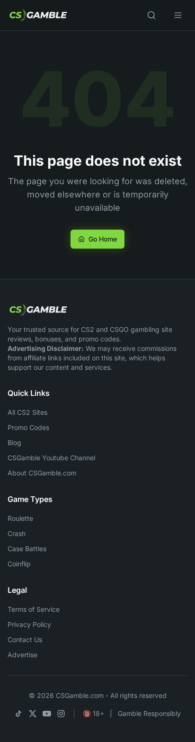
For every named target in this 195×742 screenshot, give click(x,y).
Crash (17, 533)
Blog (14, 442)
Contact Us (25, 639)
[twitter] (32, 713)
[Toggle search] (151, 15)
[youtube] (47, 713)
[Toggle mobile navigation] (177, 15)
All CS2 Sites (27, 412)
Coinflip (19, 564)
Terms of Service (34, 609)
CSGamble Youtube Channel (51, 458)
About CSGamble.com (42, 473)
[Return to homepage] (38, 15)
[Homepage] (38, 309)
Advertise (22, 655)
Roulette (20, 518)
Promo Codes (28, 427)
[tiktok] (18, 713)
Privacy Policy (29, 624)
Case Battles (27, 549)
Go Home (103, 239)
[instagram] (61, 713)
